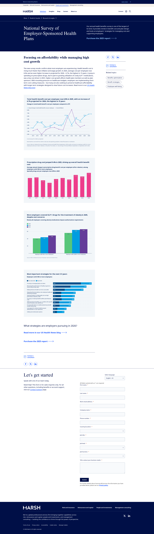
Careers (65, 11)
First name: (83, 385)
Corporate (25, 5)
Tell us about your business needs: (90, 460)
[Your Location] (126, 11)
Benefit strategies (114, 82)
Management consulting (76, 5)
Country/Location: (85, 427)
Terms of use (26, 525)
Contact (120, 11)
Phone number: (85, 418)
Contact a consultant (30, 356)
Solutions (43, 11)
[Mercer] (30, 11)
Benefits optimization (115, 78)
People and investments (62, 5)
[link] (26, 364)
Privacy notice (35, 525)
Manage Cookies (63, 525)
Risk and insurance (35, 5)
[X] (124, 516)
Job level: (82, 443)
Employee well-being (115, 86)
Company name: (85, 410)
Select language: (110, 375)
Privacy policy (103, 485)
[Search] (130, 11)
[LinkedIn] (129, 516)
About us (74, 11)
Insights (51, 11)
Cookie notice (53, 525)
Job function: (84, 452)
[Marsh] (31, 508)
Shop (58, 11)
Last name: (83, 393)
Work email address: (86, 402)
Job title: (82, 435)
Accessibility (44, 525)
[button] (130, 2)
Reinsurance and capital (47, 5)
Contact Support (36, 390)
